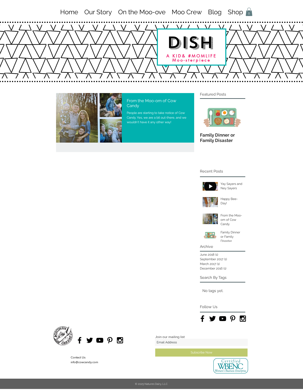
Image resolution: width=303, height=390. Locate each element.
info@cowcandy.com (84, 362)
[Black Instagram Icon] (242, 318)
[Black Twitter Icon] (212, 318)
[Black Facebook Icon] (202, 318)
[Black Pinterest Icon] (232, 318)
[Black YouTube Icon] (222, 318)
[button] (248, 12)
